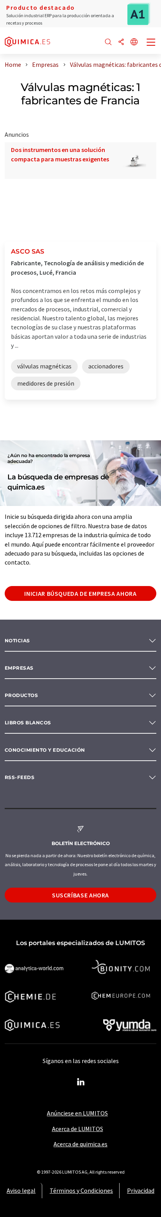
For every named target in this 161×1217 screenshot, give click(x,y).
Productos (21, 695)
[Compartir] (121, 42)
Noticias (17, 640)
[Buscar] (108, 42)
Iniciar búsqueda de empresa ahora (80, 593)
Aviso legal (21, 1190)
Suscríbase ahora (80, 895)
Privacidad (140, 1190)
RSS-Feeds (19, 777)
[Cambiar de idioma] (134, 42)
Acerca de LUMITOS (77, 1129)
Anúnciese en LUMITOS (77, 1113)
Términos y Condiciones (81, 1190)
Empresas (19, 668)
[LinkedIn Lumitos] (80, 1082)
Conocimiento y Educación (45, 750)
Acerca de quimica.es (80, 1144)
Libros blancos (28, 723)
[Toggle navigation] (151, 43)
